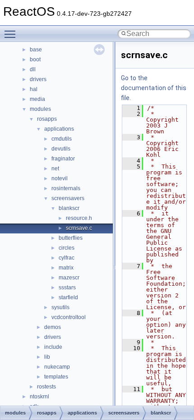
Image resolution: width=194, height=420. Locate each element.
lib (47, 357)
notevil (59, 178)
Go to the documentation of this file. (153, 87)
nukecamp (57, 367)
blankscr (69, 208)
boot (35, 59)
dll (33, 69)
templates (56, 377)
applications (59, 129)
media (37, 99)
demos (52, 327)
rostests (46, 386)
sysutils (60, 307)
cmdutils (61, 139)
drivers (38, 79)
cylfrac (66, 258)
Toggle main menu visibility (12, 34)
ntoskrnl (39, 396)
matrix (66, 268)
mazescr (69, 277)
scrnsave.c (79, 228)
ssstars (67, 287)
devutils (60, 149)
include (53, 347)
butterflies (71, 238)
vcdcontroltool (68, 317)
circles (66, 248)
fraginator (63, 158)
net (55, 168)
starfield (68, 297)
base (36, 49)
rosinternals (65, 188)
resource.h (79, 218)
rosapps (47, 119)
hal (33, 89)
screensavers (67, 198)
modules (40, 109)
